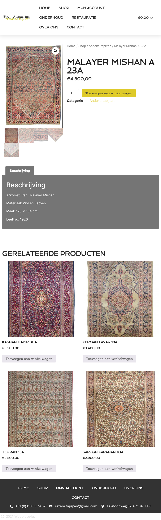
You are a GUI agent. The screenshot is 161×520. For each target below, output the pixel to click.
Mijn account (91, 8)
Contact (75, 27)
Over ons (48, 27)
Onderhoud (51, 18)
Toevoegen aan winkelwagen (108, 93)
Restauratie (84, 18)
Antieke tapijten (100, 46)
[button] (55, 51)
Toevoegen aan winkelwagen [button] (28, 359)
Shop (64, 8)
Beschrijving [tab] (20, 170)
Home (44, 8)
